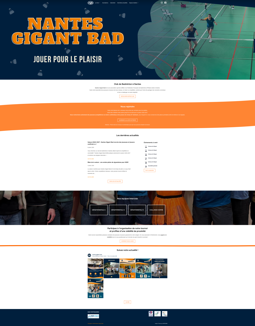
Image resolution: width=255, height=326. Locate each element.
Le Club (97, 3)
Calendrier (112, 3)
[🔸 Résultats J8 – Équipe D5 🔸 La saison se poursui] (95, 288)
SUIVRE (127, 302)
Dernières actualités (122, 3)
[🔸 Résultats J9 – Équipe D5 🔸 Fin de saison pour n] (143, 268)
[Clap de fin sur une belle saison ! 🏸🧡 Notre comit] (111, 268)
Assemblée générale (152, 165)
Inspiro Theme (158, 323)
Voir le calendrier (149, 170)
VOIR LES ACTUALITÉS (115, 181)
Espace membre (133, 3)
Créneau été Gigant (152, 146)
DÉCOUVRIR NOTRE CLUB (127, 96)
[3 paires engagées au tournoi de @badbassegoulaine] (159, 268)
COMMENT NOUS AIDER (127, 241)
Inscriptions (105, 3)
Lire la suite (91, 158)
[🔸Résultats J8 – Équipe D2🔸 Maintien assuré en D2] (127, 268)
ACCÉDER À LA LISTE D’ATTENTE (127, 120)
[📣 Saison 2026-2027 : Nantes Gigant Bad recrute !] (95, 268)
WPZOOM (165, 323)
